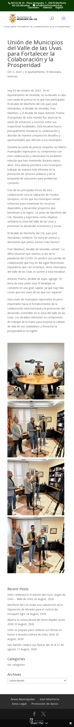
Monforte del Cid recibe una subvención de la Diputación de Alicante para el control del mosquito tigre (35, 609)
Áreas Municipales (23, 699)
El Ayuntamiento (35, 72)
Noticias (12, 76)
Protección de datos (44, 703)
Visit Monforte (49, 699)
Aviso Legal (19, 703)
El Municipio (53, 72)
